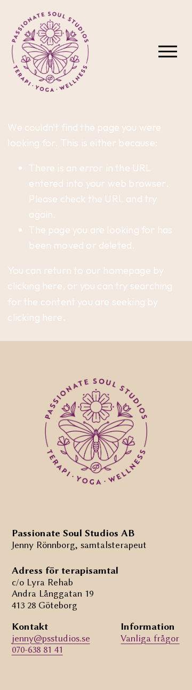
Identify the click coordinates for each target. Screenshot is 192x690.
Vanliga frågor (150, 638)
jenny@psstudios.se (51, 638)
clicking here (34, 286)
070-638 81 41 (37, 649)
